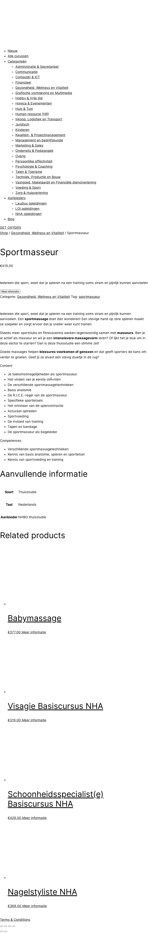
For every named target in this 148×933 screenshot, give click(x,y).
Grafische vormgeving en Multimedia (43, 93)
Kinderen (22, 130)
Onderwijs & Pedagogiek (34, 151)
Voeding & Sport (28, 187)
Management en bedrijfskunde (39, 140)
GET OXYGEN (10, 227)
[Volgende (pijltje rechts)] (5, 931)
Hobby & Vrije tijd (29, 98)
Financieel (23, 82)
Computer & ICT (27, 77)
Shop (4, 233)
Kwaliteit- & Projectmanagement (40, 135)
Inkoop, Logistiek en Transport (38, 119)
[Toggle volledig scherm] (5, 926)
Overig (20, 156)
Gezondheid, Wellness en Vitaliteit (41, 88)
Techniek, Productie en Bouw (38, 177)
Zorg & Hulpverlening (31, 193)
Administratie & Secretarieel (37, 67)
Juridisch (22, 124)
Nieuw (13, 51)
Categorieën (17, 61)
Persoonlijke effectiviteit (33, 161)
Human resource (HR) (32, 114)
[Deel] (9, 926)
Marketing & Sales (29, 145)
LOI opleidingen (27, 209)
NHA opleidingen (28, 214)
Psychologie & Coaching (33, 166)
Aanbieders (17, 198)
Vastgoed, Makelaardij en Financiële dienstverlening (55, 182)
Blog (11, 219)
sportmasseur (89, 297)
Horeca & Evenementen (33, 103)
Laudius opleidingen (31, 203)
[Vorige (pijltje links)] (1, 931)
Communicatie (26, 72)
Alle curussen (18, 56)
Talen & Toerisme (28, 172)
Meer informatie (10, 291)
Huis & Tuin (24, 109)
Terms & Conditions (15, 920)
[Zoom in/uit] (1, 926)
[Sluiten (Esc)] (13, 926)
